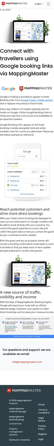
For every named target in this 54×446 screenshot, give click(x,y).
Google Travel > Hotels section (37, 100)
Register (42, 434)
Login (41, 439)
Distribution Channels (19, 439)
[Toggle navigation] (48, 4)
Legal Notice (41, 419)
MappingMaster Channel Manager (17, 410)
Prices (41, 404)
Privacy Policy (42, 427)
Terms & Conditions (44, 411)
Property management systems (16, 431)
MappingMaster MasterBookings (16, 418)
